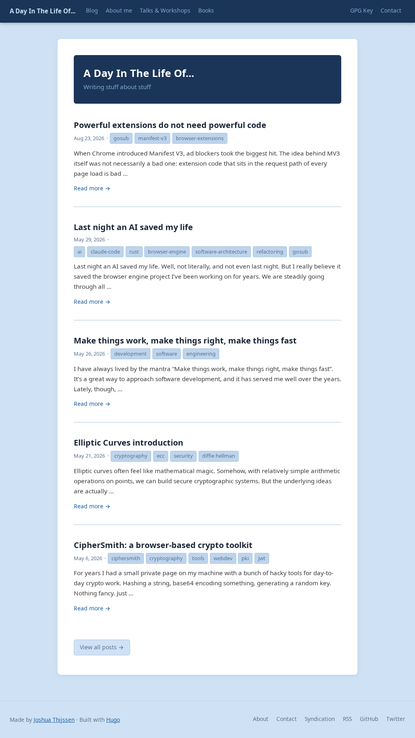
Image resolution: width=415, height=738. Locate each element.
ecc (161, 455)
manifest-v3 (152, 138)
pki (245, 558)
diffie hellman (218, 455)
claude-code (105, 251)
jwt (261, 558)
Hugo (113, 719)
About (260, 719)
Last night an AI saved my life (133, 227)
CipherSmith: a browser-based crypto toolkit (163, 545)
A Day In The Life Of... (42, 11)
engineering (201, 353)
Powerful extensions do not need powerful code (170, 124)
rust (134, 251)
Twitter (395, 719)
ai (79, 251)
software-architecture (221, 251)
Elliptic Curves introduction (128, 442)
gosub (121, 138)
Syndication (320, 719)
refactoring (270, 251)
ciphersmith (125, 558)
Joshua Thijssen (54, 719)
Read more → (92, 188)
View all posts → (102, 647)
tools (198, 558)
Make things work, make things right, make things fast (185, 340)
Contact (286, 719)
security (183, 455)
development (130, 353)
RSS (347, 719)
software (166, 353)
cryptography (131, 455)
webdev (223, 558)
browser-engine (167, 251)
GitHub (369, 719)
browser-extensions (200, 138)
